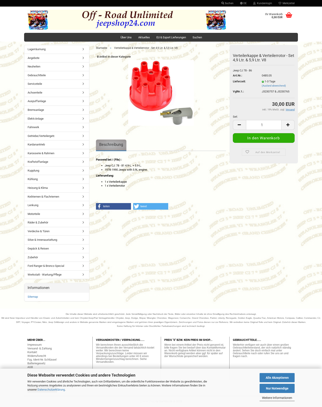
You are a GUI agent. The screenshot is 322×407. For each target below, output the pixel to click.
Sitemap (33, 296)
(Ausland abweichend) (274, 85)
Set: (235, 116)
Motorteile (34, 214)
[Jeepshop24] (126, 20)
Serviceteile (35, 83)
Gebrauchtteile (37, 75)
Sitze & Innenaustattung (42, 239)
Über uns (126, 37)
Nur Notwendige (277, 388)
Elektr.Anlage (36, 118)
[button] (113, 206)
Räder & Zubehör (38, 222)
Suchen (229, 3)
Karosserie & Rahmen (41, 153)
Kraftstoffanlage (38, 161)
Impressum (34, 344)
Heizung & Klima (38, 187)
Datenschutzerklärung (51, 389)
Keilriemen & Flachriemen (43, 196)
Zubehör (33, 257)
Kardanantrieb (36, 144)
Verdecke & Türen (39, 231)
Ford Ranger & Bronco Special (46, 265)
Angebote (33, 58)
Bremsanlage (36, 109)
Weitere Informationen (277, 398)
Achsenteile (35, 92)
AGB (30, 367)
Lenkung (33, 205)
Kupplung (33, 170)
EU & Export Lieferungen (171, 37)
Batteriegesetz (36, 363)
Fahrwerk (33, 127)
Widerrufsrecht (36, 355)
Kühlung (33, 179)
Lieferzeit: (239, 81)
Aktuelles (144, 37)
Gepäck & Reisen (38, 248)
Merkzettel (288, 3)
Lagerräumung (37, 49)
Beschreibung (111, 144)
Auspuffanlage (37, 101)
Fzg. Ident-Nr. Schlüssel (42, 359)
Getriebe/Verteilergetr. (41, 136)
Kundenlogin (264, 3)
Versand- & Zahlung (39, 348)
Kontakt (32, 352)
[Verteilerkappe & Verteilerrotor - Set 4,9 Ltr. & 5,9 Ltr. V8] (161, 92)
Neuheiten (34, 66)
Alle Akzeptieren (277, 377)
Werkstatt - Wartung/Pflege (45, 274)
